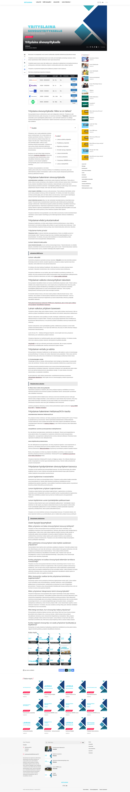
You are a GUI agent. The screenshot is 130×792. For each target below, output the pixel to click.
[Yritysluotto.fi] (33, 687)
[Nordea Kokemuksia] (85, 98)
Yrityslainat (29, 36)
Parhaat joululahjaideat (95, 77)
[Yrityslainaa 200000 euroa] (54, 705)
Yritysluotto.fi (26, 694)
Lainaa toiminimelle (62, 153)
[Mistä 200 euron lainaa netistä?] (85, 144)
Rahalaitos (92, 117)
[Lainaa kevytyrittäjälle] (54, 687)
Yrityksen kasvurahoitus (93, 731)
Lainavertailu (55, 768)
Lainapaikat (55, 749)
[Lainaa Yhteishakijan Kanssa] (85, 85)
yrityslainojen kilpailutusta (35, 377)
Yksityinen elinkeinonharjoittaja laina (61, 760)
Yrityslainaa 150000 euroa (72, 712)
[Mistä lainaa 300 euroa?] (85, 138)
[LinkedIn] (67, 786)
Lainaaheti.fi (92, 103)
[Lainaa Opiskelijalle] (85, 72)
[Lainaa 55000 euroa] (48, 768)
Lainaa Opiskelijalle (94, 71)
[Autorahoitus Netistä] (85, 59)
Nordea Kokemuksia (94, 96)
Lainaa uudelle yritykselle (64, 139)
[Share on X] (92, 47)
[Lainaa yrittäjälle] (76, 723)
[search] (100, 2)
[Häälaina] (85, 91)
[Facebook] (63, 786)
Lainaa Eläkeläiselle (94, 64)
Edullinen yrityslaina (57, 754)
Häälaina (91, 90)
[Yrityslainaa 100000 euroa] (97, 705)
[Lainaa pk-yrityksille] (33, 723)
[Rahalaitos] (85, 118)
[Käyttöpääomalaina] (97, 687)
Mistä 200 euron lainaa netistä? (96, 143)
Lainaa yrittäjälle (70, 731)
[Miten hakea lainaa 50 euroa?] (85, 112)
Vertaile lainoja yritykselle (64, 150)
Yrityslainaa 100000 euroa (93, 712)
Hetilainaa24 (27, 46)
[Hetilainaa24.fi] (28, 2)
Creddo (54, 773)
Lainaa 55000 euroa (57, 766)
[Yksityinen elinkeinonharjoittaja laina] (48, 761)
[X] (65, 786)
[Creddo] (48, 774)
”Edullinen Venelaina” (41, 407)
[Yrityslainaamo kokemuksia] (48, 748)
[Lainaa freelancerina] (76, 687)
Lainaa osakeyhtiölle (62, 164)
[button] (94, 47)
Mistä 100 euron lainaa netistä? (96, 156)
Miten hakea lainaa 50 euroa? (96, 111)
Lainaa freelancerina (71, 694)
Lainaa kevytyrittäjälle (49, 694)
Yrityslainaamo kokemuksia (59, 747)
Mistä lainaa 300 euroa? (95, 136)
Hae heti (74, 79)
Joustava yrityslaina (62, 157)
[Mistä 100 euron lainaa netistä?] (85, 157)
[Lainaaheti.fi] (85, 104)
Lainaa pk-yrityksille (28, 731)
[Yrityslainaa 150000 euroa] (76, 705)
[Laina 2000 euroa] (85, 131)
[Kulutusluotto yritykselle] (33, 705)
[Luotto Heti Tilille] (85, 125)
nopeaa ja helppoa (49, 423)
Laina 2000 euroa (93, 130)
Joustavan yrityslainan (40, 155)
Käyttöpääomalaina (92, 694)
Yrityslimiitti (31, 343)
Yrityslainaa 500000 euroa (64, 160)
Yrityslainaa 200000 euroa (50, 712)
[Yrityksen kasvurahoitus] (97, 723)
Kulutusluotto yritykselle (29, 712)
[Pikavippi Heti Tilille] (85, 151)
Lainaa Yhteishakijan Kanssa (96, 83)
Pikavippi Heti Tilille (94, 149)
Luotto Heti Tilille (93, 124)
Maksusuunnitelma (44, 448)
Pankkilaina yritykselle (63, 143)
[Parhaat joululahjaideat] (85, 78)
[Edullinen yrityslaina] (48, 755)
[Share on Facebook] (90, 47)
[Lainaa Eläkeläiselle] (85, 65)
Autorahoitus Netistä (94, 58)
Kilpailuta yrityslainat (62, 146)
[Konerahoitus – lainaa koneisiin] (54, 723)
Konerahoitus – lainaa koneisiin (52, 731)
